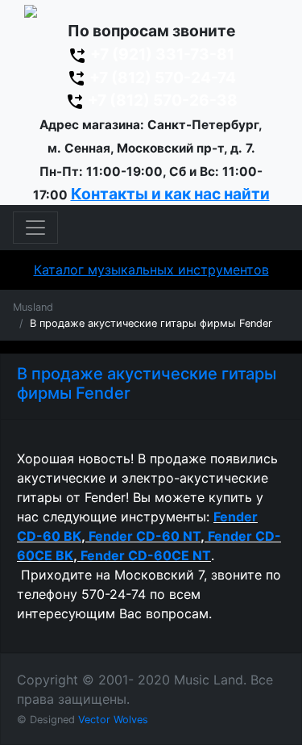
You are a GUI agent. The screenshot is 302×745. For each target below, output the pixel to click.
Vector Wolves (113, 720)
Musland (33, 307)
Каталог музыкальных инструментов (151, 270)
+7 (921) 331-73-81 (160, 54)
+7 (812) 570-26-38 (161, 100)
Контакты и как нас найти (170, 193)
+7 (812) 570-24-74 (161, 77)
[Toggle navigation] (35, 227)
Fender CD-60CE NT (146, 555)
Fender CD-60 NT (145, 536)
